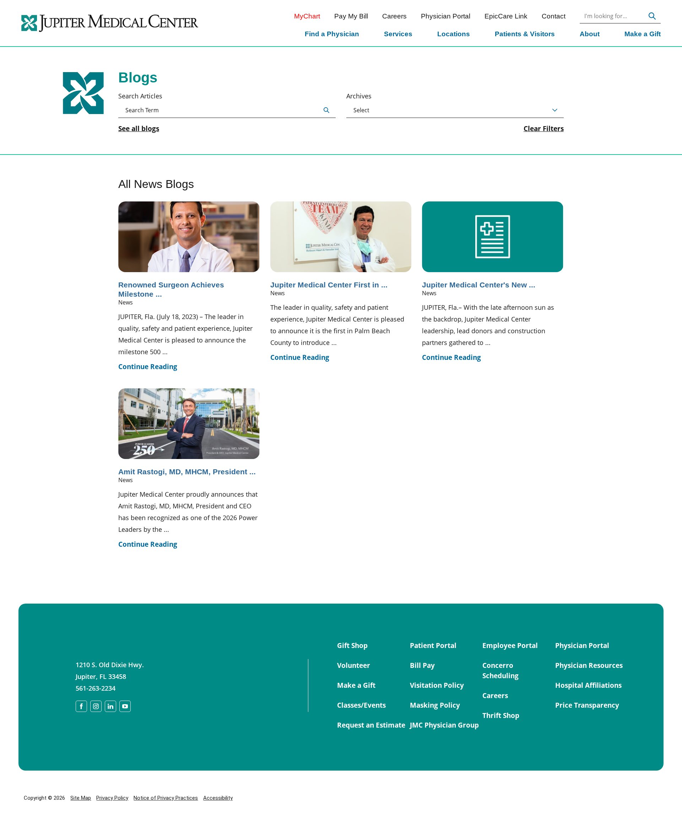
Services (398, 34)
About (590, 34)
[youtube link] (125, 706)
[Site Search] (652, 16)
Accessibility (218, 798)
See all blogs (138, 128)
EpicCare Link (506, 16)
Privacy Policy (112, 798)
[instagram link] (96, 706)
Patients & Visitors (525, 34)
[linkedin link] (110, 706)
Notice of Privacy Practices (166, 798)
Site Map (80, 798)
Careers (394, 16)
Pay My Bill (351, 16)
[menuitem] (332, 34)
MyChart (307, 16)
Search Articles (140, 96)
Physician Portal (445, 16)
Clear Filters (544, 128)
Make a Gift (642, 34)
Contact (553, 16)
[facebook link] (81, 706)
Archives (359, 96)
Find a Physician (332, 34)
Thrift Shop (500, 715)
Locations (453, 34)
